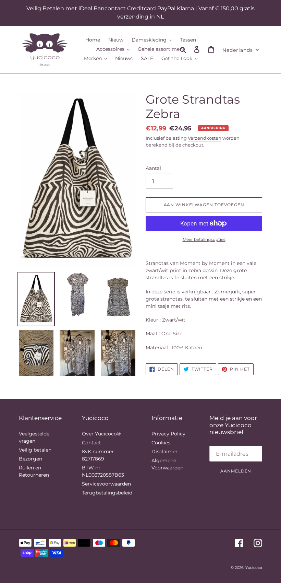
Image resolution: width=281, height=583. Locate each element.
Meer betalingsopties (204, 239)
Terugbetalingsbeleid (107, 493)
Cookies (160, 443)
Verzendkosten (204, 138)
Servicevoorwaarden (106, 484)
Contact (91, 443)
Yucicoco (253, 567)
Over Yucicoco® (101, 434)
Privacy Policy (168, 434)
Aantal (153, 168)
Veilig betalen (35, 450)
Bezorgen (30, 459)
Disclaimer (164, 451)
